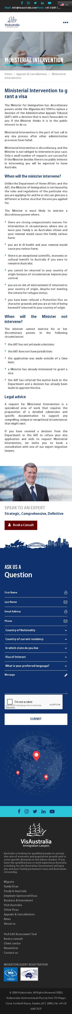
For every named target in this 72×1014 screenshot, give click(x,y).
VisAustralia (25, 992)
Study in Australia (15, 891)
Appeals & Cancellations (19, 914)
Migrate (9, 882)
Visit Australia (13, 905)
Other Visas (11, 909)
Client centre (12, 943)
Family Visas (11, 886)
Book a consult (13, 939)
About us (10, 923)
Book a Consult (23, 525)
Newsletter (11, 948)
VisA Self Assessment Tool (20, 934)
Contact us (11, 952)
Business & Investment (18, 900)
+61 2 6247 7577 (53, 8)
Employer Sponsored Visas (20, 895)
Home (8, 74)
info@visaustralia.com (24, 8)
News (7, 919)
